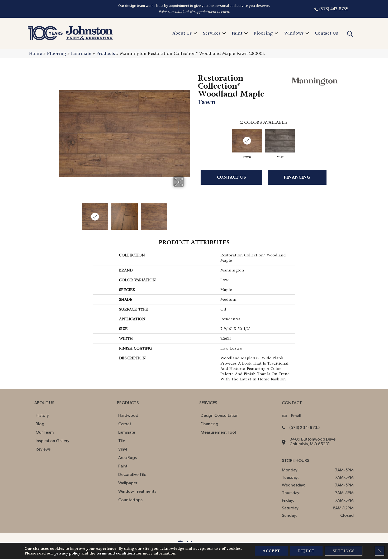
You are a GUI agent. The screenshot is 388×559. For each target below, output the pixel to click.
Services (211, 33)
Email (296, 416)
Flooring (263, 33)
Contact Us (326, 33)
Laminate (81, 53)
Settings (343, 550)
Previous (61, 214)
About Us (182, 33)
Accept (271, 550)
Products (105, 53)
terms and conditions (115, 553)
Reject (306, 550)
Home (35, 53)
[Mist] (280, 140)
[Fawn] (247, 140)
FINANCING (297, 177)
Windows (294, 33)
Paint (237, 33)
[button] (195, 33)
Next (187, 214)
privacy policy (67, 553)
